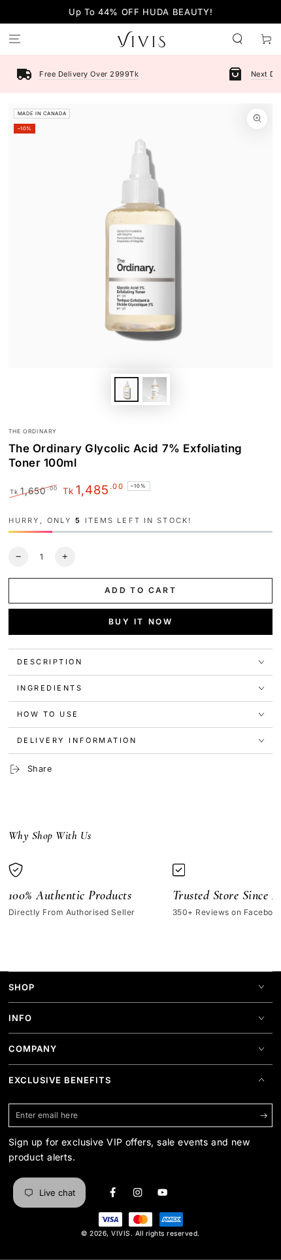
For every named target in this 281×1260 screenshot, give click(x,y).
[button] (237, 39)
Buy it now (140, 621)
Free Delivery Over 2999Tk (89, 74)
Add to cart (140, 590)
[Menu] (14, 39)
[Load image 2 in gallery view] (154, 389)
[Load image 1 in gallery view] (126, 389)
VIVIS (121, 1233)
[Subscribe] (266, 1116)
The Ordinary (32, 431)
